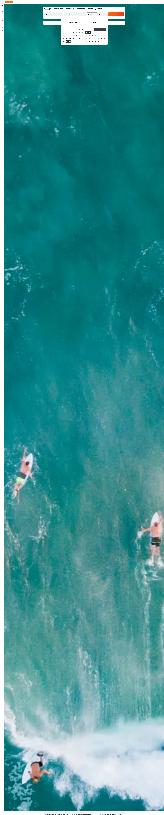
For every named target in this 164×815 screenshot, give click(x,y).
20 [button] (82, 35)
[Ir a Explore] (2, 15)
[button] (2, 2)
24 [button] (73, 38)
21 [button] (63, 38)
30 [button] (70, 41)
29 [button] (67, 41)
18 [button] (76, 35)
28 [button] (63, 41)
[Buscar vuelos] (2, 6)
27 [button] (82, 38)
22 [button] (67, 38)
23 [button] (70, 38)
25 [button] (76, 38)
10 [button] (73, 32)
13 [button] (82, 32)
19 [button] (79, 35)
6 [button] (82, 29)
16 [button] (70, 35)
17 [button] (73, 35)
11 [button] (76, 32)
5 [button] (79, 29)
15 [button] (66, 35)
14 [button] (63, 35)
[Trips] (2, 24)
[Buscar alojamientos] (2, 8)
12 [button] (79, 32)
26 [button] (79, 38)
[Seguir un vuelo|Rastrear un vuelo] (2, 17)
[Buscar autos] (2, 11)
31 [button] (101, 41)
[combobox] (47, 11)
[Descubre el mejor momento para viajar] (2, 20)
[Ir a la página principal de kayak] (9, 2)
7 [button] (92, 32)
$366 (46, 8)
